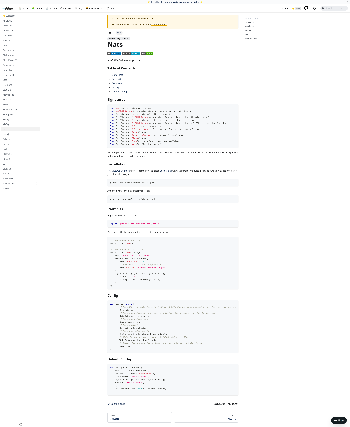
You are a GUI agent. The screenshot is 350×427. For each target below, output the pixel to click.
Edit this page (118, 403)
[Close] (346, 2)
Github (197, 2)
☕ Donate (51, 8)
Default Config (119, 91)
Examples (117, 83)
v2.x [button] (284, 8)
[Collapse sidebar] (20, 424)
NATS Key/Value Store (118, 170)
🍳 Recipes (65, 8)
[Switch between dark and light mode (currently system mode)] (314, 8)
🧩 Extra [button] (36, 8)
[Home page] (110, 33)
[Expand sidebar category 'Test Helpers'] (37, 183)
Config (115, 87)
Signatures (117, 74)
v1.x (151, 18)
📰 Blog (78, 8)
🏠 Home (23, 8)
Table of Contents (252, 18)
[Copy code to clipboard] (235, 107)
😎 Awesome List (94, 8)
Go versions (166, 170)
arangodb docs (159, 24)
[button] (307, 9)
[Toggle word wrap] (230, 303)
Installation (117, 79)
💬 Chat (111, 8)
